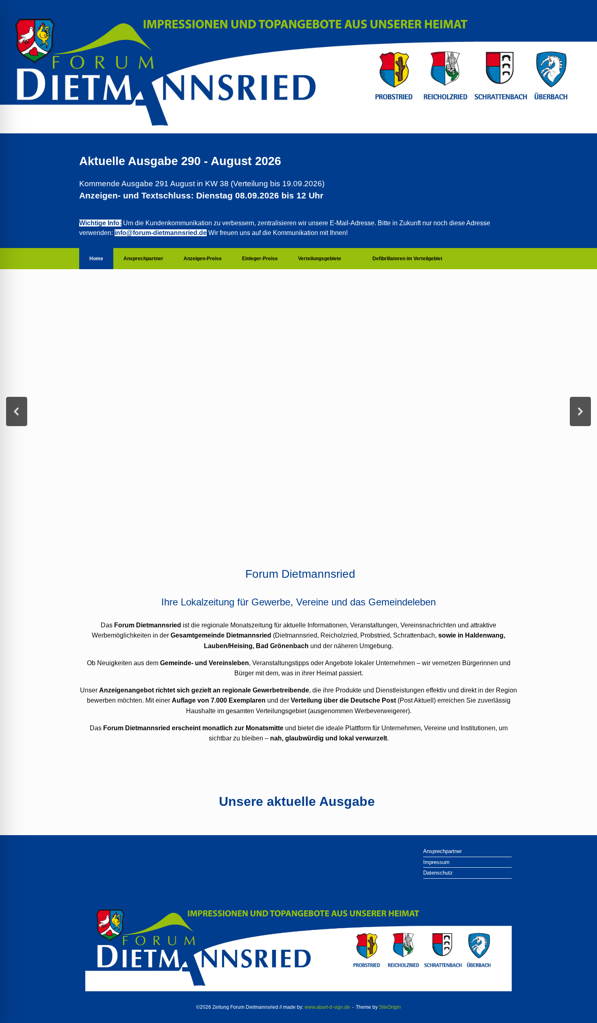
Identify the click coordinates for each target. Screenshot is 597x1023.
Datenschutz (438, 873)
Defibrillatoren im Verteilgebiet (407, 258)
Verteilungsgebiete (319, 258)
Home (96, 258)
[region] (298, 411)
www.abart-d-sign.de (327, 1007)
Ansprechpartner (143, 258)
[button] (16, 411)
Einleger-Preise (260, 258)
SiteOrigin (390, 1007)
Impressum (436, 862)
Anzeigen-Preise (203, 258)
